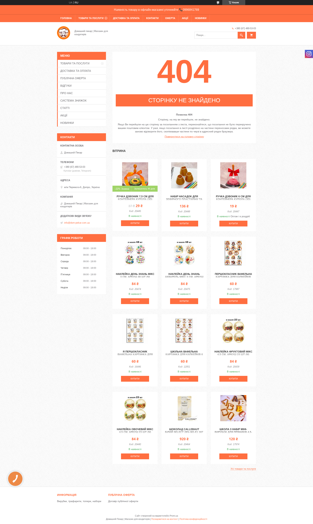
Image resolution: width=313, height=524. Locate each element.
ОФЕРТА (170, 18)
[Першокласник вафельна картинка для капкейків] (233, 253)
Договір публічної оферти (123, 501)
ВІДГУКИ (66, 85)
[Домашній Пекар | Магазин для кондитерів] (63, 32)
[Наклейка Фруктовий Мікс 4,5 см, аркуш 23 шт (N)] (233, 330)
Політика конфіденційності (193, 519)
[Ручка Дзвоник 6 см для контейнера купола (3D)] (233, 175)
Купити (135, 223)
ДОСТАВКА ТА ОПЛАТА (126, 18)
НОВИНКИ (200, 18)
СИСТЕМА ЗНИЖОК (73, 100)
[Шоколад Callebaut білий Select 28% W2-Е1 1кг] (184, 408)
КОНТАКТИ (152, 18)
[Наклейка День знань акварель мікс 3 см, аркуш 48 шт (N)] (184, 253)
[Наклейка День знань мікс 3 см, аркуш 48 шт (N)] (135, 253)
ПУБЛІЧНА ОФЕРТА (73, 78)
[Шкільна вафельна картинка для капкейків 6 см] (184, 330)
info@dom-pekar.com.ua (77, 222)
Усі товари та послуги (243, 468)
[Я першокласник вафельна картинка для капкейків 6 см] (135, 330)
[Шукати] (241, 35)
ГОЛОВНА (66, 18)
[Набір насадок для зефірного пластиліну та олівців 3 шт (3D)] (184, 175)
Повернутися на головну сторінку (184, 136)
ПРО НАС (66, 93)
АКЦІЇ (185, 18)
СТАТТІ (65, 108)
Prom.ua (174, 516)
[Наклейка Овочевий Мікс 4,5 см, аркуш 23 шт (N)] (135, 408)
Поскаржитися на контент (164, 519)
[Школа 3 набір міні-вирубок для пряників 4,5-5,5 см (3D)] (233, 408)
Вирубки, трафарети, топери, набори (79, 501)
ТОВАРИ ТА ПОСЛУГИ (90, 18)
